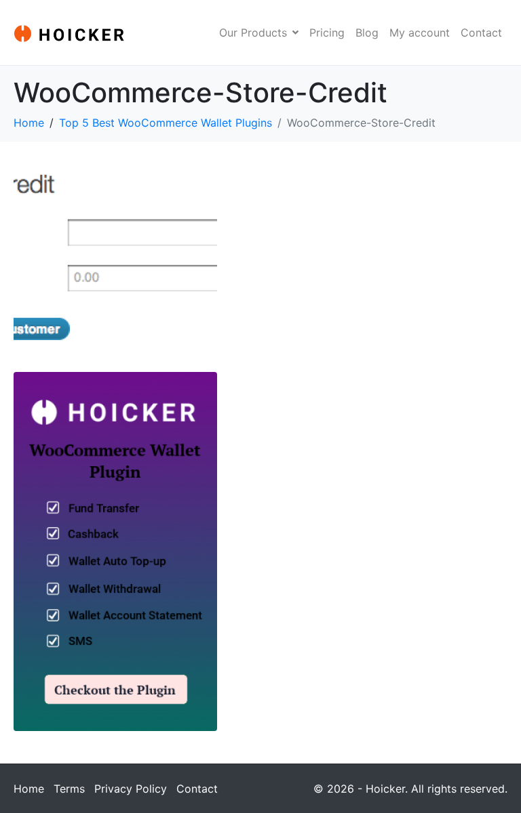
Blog (367, 32)
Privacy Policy (130, 788)
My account (419, 32)
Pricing (327, 32)
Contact (481, 32)
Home (29, 788)
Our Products (253, 32)
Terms (69, 788)
